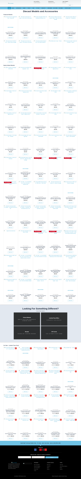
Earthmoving (18, 8)
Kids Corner (55, 8)
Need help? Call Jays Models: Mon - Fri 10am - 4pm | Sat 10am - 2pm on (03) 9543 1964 (40, 443)
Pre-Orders (61, 8)
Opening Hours (51, 1)
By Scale (37, 8)
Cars (33, 8)
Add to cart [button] (25, 37)
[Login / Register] (61, 2)
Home (9, 8)
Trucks (29, 8)
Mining (24, 8)
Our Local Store (36, 1)
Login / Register (65, 1)
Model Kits (43, 8)
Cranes (13, 8)
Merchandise (50, 8)
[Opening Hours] (47, 2)
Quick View (11, 28)
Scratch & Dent (68, 8)
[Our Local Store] (32, 2)
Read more (10, 37)
